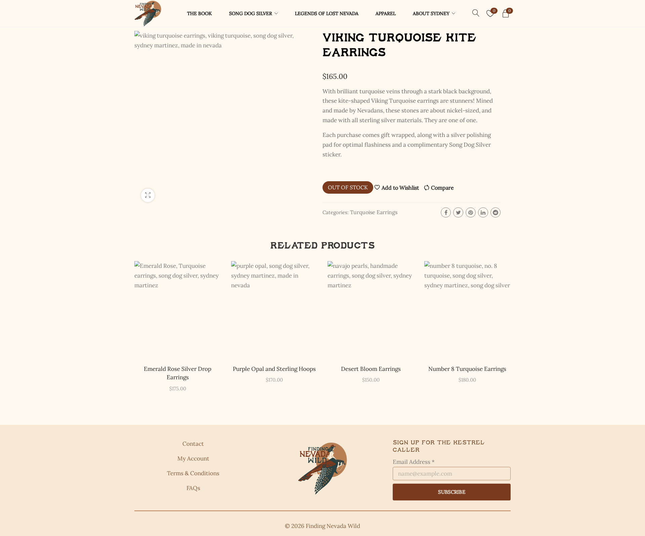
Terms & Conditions (193, 473)
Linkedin (483, 212)
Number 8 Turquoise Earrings (467, 369)
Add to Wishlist (400, 188)
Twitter (458, 212)
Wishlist (494, 10)
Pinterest (471, 212)
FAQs (193, 488)
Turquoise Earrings (373, 212)
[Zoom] (148, 195)
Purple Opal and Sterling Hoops (274, 369)
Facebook (446, 212)
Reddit (495, 212)
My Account (193, 458)
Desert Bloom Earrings (371, 369)
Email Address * (414, 462)
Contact (193, 443)
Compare (442, 188)
